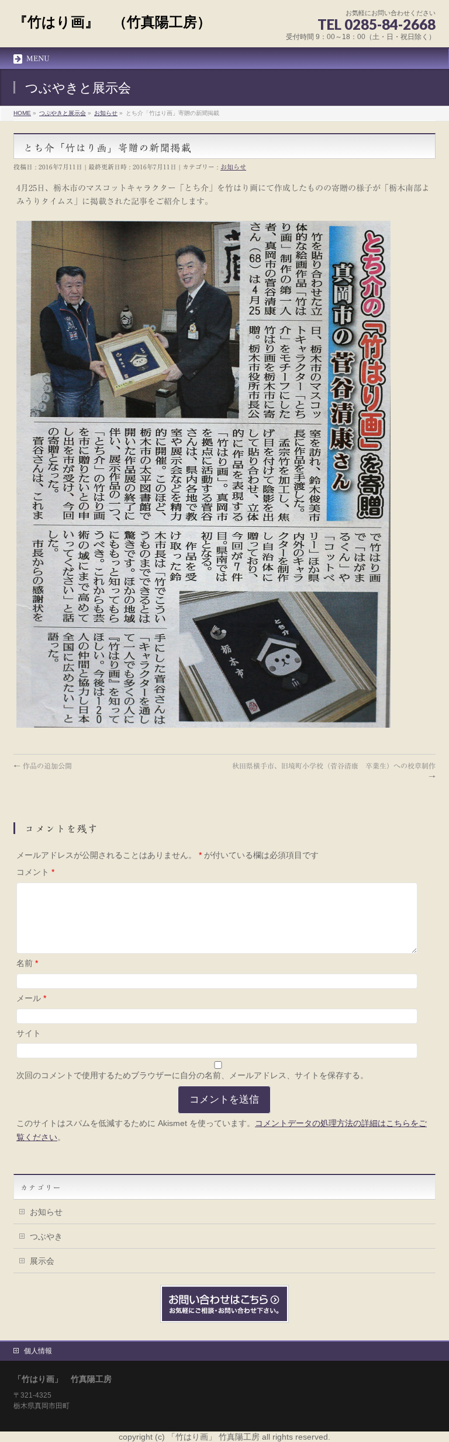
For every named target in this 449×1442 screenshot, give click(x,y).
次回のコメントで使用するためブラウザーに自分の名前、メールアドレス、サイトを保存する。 (192, 1075)
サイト (28, 1033)
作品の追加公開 (42, 765)
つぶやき (46, 1236)
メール (31, 998)
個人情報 (38, 1351)
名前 (27, 963)
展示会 (42, 1261)
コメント (35, 872)
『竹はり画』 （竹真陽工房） (112, 22)
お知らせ (233, 167)
